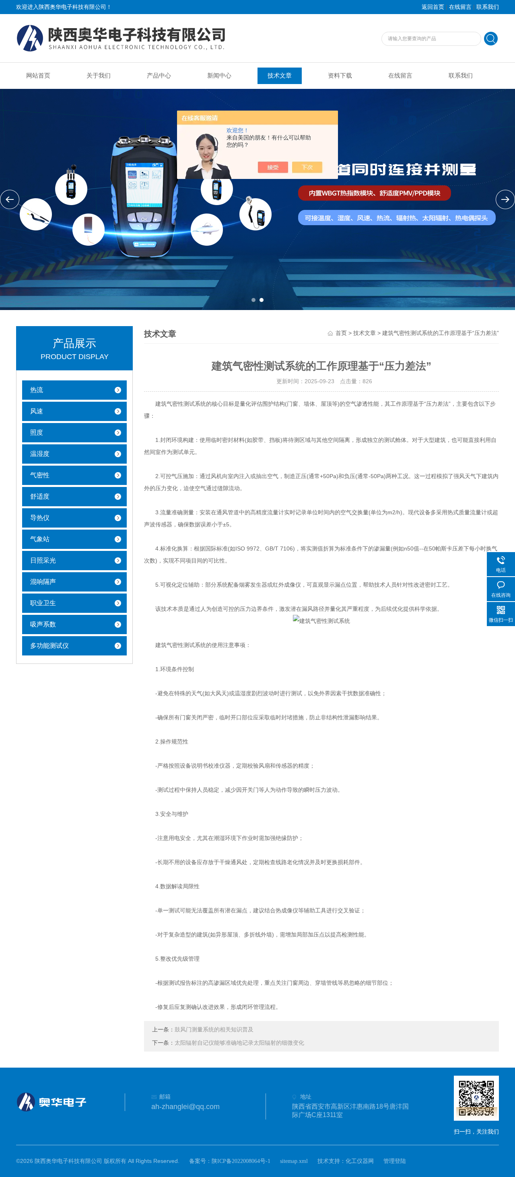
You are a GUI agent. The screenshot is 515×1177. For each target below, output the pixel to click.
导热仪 (39, 517)
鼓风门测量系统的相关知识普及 (214, 1030)
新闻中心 (219, 75)
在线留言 (460, 7)
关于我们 (99, 75)
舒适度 (39, 496)
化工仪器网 (360, 1161)
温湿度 (39, 453)
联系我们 (487, 7)
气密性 (39, 475)
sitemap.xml (294, 1161)
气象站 (39, 539)
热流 (36, 389)
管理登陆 (394, 1161)
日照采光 (43, 560)
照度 (36, 432)
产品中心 (159, 75)
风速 (36, 411)
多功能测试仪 (49, 645)
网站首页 (38, 75)
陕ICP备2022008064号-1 (241, 1161)
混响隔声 (43, 581)
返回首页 (433, 7)
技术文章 (280, 75)
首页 (341, 333)
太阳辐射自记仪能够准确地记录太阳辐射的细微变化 (239, 1043)
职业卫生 (43, 603)
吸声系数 (43, 624)
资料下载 (340, 75)
